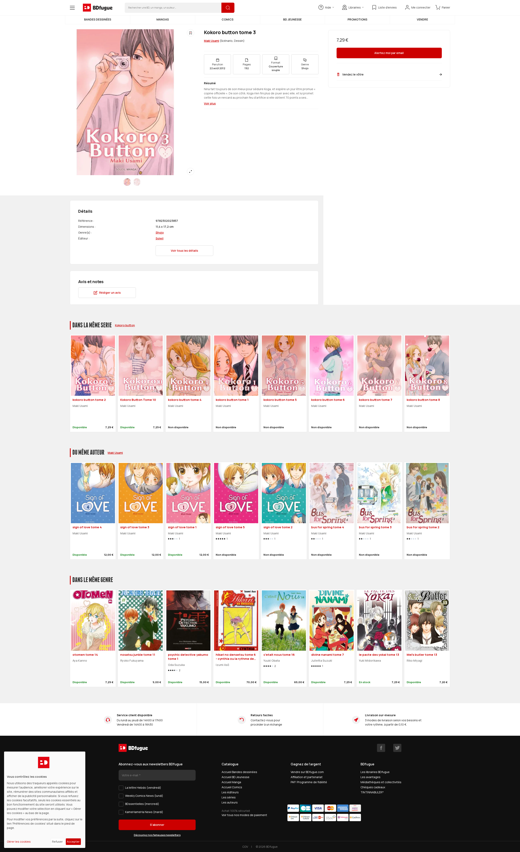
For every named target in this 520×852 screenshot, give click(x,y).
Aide (328, 7)
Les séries (229, 797)
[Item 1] (137, 182)
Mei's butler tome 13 (422, 654)
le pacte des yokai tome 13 (379, 654)
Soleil (160, 238)
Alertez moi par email (389, 53)
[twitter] (397, 748)
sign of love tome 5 (230, 527)
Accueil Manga (231, 782)
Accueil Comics (232, 787)
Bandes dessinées (97, 19)
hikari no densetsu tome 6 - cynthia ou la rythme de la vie (236, 658)
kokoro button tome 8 (423, 400)
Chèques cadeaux (373, 787)
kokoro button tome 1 (232, 400)
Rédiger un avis (110, 292)
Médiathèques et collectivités (381, 782)
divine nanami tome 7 (327, 654)
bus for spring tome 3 (375, 527)
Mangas (162, 19)
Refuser (57, 841)
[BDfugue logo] (98, 8)
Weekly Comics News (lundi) (144, 796)
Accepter (73, 841)
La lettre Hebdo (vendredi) (143, 787)
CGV (245, 847)
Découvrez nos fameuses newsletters (157, 835)
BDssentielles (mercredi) (142, 804)
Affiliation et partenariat (307, 777)
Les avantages (370, 777)
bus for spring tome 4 (327, 527)
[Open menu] (72, 7)
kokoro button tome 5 (280, 400)
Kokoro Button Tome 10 (138, 400)
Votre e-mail (130, 775)
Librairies (355, 7)
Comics (227, 19)
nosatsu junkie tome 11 (137, 654)
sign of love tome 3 (134, 527)
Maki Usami (211, 41)
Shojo (160, 232)
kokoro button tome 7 (375, 400)
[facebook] (381, 748)
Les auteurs (230, 802)
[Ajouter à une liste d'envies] (190, 33)
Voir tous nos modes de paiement (244, 815)
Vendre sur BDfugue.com (307, 772)
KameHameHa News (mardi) (144, 812)
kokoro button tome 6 (328, 400)
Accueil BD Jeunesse (235, 777)
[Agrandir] (190, 171)
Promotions (357, 19)
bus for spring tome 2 (423, 527)
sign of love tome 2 (277, 527)
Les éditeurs (230, 792)
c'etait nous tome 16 (279, 654)
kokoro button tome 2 (89, 400)
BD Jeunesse (292, 19)
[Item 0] (127, 182)
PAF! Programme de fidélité (309, 782)
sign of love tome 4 (87, 527)
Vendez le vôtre (353, 74)
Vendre (422, 19)
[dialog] (44, 800)
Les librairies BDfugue (375, 772)
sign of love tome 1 (182, 527)
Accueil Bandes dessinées (239, 772)
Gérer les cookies (19, 841)
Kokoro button (125, 325)
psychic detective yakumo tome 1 (188, 656)
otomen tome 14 (85, 654)
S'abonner (157, 825)
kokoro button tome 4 (185, 400)
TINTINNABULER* (372, 792)
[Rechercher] (227, 8)
